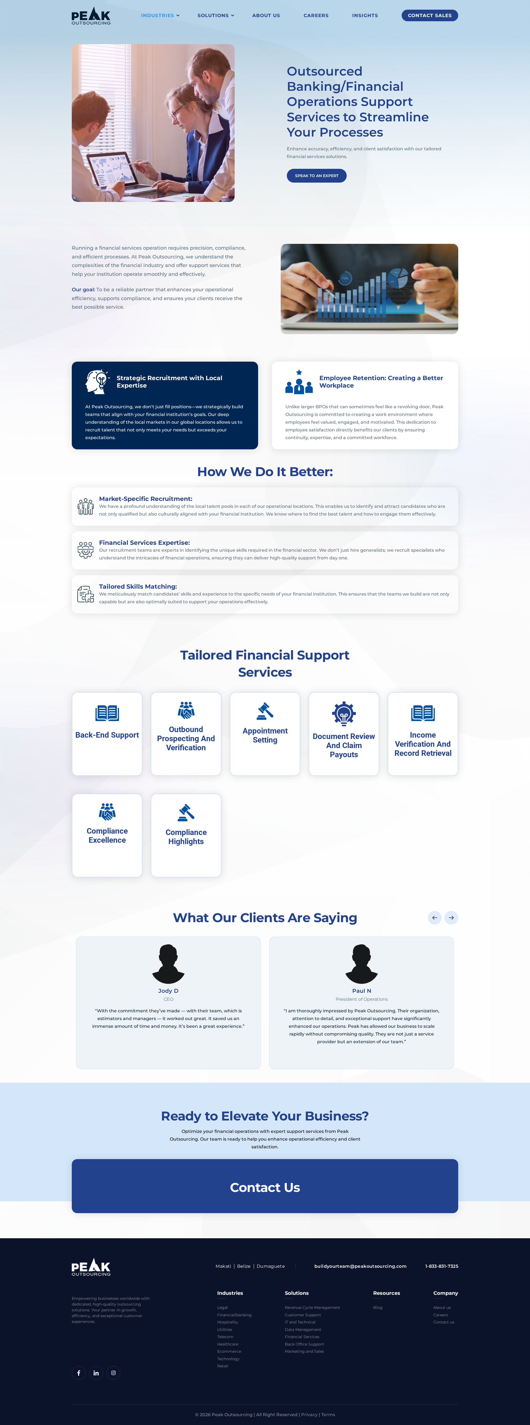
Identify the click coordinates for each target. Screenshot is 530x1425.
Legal (222, 1307)
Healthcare (227, 1344)
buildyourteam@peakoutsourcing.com (360, 1266)
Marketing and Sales (304, 1351)
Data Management (303, 1329)
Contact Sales (430, 15)
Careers (316, 15)
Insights (365, 15)
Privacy (309, 1414)
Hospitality (227, 1322)
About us (266, 15)
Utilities (224, 1329)
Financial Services (302, 1336)
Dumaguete (271, 1266)
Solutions (213, 15)
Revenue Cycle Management (312, 1307)
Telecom (225, 1336)
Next (451, 917)
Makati (223, 1266)
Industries (157, 15)
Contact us (443, 1322)
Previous (435, 917)
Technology (228, 1358)
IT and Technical (300, 1322)
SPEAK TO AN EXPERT (316, 175)
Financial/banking (234, 1314)
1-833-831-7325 (441, 1266)
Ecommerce (229, 1351)
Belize (244, 1266)
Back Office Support (304, 1344)
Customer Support (303, 1314)
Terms (328, 1414)
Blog (378, 1307)
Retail (222, 1365)
